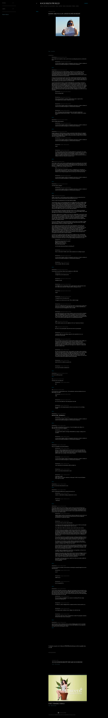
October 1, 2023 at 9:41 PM (64, 463)
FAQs (57, 6)
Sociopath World (50, 3)
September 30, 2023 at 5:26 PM (63, 326)
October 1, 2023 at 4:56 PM (61, 444)
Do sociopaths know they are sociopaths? (67, 662)
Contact (60, 6)
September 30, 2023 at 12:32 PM (65, 187)
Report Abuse (5, 14)
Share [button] (37, 11)
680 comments (53, 705)
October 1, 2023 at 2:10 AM (64, 349)
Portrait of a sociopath (49, 6)
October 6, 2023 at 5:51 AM (61, 588)
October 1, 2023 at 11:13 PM (61, 489)
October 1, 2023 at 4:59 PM (64, 448)
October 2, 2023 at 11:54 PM (61, 506)
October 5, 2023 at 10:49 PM (65, 570)
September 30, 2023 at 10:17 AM (62, 269)
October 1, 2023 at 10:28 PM (65, 469)
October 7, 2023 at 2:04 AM (64, 498)
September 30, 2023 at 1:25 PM (59, 389)
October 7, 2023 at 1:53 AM (64, 521)
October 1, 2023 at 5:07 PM (64, 262)
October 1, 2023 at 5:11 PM (64, 405)
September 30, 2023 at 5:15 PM (63, 321)
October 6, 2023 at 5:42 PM (64, 608)
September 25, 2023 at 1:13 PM (62, 57)
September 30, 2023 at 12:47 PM (65, 255)
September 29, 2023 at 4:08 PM (62, 119)
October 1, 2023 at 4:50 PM (64, 417)
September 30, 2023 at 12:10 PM (65, 61)
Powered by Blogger (63, 712)
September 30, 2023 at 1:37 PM (65, 399)
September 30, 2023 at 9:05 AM (65, 239)
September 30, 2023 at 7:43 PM (65, 332)
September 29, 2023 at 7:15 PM (62, 131)
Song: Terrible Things (56, 703)
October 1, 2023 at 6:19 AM (64, 144)
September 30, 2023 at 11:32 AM (65, 278)
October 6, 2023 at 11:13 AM (64, 602)
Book (64, 6)
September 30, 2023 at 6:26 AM (59, 195)
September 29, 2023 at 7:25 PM (59, 161)
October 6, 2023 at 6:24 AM (64, 581)
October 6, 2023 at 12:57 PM (64, 110)
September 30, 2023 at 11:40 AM (62, 373)
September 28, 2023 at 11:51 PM (65, 97)
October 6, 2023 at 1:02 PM (64, 150)
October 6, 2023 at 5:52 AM (64, 596)
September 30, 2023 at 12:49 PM (65, 296)
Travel (73, 6)
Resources (68, 6)
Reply (53, 67)
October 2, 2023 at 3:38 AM (64, 382)
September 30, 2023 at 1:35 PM (65, 394)
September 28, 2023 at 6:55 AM (65, 91)
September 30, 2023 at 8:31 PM (65, 339)
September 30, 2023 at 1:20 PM (65, 123)
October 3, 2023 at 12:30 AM (65, 513)
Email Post (53, 51)
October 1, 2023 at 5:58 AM (61, 413)
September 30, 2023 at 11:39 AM (65, 290)
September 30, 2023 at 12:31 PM (65, 103)
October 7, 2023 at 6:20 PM (61, 622)
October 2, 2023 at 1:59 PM (64, 493)
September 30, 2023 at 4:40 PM (65, 311)
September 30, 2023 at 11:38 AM (65, 284)
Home (41, 6)
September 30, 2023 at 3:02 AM (62, 183)
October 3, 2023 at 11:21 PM (61, 565)
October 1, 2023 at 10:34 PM (65, 474)
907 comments (57, 664)
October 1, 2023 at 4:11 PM (61, 425)
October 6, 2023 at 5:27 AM (64, 575)
